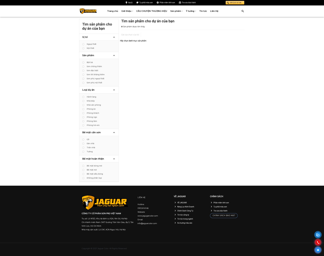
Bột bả (90, 62)
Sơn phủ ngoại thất (95, 78)
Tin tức (203, 11)
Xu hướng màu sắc (184, 223)
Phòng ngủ (92, 117)
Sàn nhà (90, 143)
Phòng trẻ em (93, 125)
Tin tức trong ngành (185, 219)
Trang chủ (112, 11)
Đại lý (130, 3)
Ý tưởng (190, 11)
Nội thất (90, 48)
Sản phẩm (175, 11)
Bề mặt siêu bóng (95, 174)
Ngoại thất (91, 44)
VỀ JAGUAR (182, 203)
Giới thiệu (126, 11)
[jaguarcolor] (88, 11)
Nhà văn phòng (94, 105)
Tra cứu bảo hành (189, 3)
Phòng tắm (92, 121)
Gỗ (88, 139)
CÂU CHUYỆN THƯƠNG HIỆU (151, 11)
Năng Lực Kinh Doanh (185, 207)
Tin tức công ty (183, 215)
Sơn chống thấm (94, 66)
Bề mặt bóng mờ (94, 166)
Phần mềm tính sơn (167, 3)
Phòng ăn (91, 109)
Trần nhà (91, 147)
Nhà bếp (91, 101)
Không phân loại (94, 178)
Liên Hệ (214, 11)
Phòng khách (93, 113)
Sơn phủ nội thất (94, 82)
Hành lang (91, 97)
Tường (90, 151)
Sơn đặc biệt (92, 70)
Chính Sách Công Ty (185, 211)
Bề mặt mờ (92, 170)
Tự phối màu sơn (146, 3)
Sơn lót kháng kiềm (96, 74)
